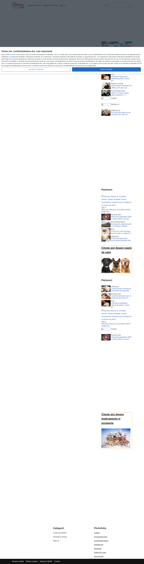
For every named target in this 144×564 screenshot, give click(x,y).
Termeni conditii (18, 561)
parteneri (12, 54)
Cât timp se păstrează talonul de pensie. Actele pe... (120, 78)
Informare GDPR (46, 561)
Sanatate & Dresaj (60, 537)
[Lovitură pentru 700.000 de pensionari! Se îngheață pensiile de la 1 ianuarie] (106, 289)
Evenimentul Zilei (100, 537)
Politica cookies (32, 561)
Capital (97, 533)
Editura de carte (100, 552)
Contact (57, 561)
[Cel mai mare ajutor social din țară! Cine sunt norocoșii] (106, 113)
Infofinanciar (98, 545)
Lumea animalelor (60, 533)
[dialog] (72, 60)
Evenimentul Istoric (101, 541)
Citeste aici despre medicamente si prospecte (113, 418)
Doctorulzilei (99, 556)
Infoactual (97, 548)
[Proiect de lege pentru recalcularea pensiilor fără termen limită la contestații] (106, 239)
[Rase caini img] (116, 272)
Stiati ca (56, 541)
